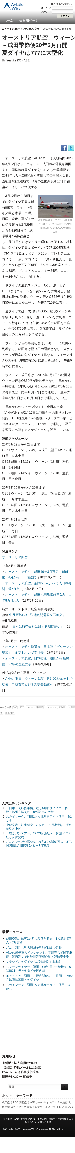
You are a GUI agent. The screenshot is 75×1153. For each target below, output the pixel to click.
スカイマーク (18, 1106)
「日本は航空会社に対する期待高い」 (36, 626)
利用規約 (42, 1119)
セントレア (57, 1106)
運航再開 (9, 712)
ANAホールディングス (43, 1102)
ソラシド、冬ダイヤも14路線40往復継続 (33, 961)
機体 (30, 28)
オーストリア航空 (15, 557)
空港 (36, 28)
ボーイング (21, 28)
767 (15, 707)
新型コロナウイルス (38, 1106)
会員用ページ (29, 20)
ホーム (8, 20)
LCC (15, 1102)
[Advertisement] (37, 1023)
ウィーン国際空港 (35, 707)
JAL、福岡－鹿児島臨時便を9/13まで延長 (34, 947)
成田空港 (7, 1102)
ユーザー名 (46, 8)
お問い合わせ (44, 1122)
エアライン (8, 28)
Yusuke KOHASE (18, 60)
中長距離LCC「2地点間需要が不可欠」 (37, 615)
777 (22, 707)
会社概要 (7, 1119)
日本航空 (62, 1102)
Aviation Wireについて (25, 1119)
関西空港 (24, 1102)
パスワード (46, 12)
